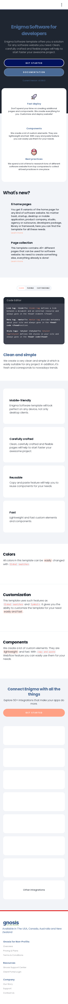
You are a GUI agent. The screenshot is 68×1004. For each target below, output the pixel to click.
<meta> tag (34, 320)
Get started (34, 63)
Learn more (17, 232)
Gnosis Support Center (14, 967)
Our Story (8, 984)
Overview (8, 946)
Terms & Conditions (13, 955)
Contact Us (8, 993)
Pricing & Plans (10, 950)
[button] (62, 5)
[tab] (21, 288)
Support (7, 988)
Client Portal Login (12, 971)
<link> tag (34, 308)
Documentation (34, 72)
